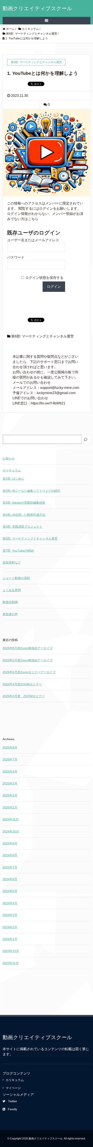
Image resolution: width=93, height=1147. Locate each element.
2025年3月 (10, 783)
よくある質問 (12, 590)
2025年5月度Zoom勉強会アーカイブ (28, 660)
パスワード (15, 257)
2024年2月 (10, 927)
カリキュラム (12, 470)
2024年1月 (10, 939)
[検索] (86, 439)
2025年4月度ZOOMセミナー (22, 684)
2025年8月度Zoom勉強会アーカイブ (28, 648)
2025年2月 (10, 795)
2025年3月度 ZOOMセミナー (24, 696)
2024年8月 (10, 855)
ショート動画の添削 (16, 578)
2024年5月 (10, 891)
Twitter (12, 1101)
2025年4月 (10, 771)
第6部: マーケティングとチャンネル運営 (42, 336)
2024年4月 (10, 903)
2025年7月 (10, 759)
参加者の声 (10, 614)
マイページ (13, 1088)
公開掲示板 (62, 372)
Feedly (12, 1109)
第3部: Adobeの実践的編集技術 (24, 502)
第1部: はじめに (13, 478)
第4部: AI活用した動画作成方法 (24, 514)
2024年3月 (10, 915)
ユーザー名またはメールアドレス (33, 240)
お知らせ (9, 458)
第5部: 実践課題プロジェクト (22, 526)
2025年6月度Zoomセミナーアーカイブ (29, 672)
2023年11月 (11, 963)
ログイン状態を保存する (44, 278)
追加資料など (12, 562)
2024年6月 (10, 879)
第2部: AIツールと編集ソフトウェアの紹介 (31, 490)
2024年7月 (10, 867)
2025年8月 (10, 747)
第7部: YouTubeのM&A (18, 550)
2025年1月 (10, 807)
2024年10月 (11, 831)
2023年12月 (11, 951)
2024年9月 (10, 843)
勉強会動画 (10, 602)
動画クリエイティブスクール (37, 8)
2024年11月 (11, 819)
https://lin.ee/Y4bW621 (48, 403)
